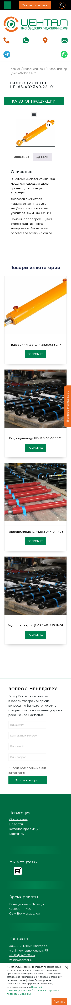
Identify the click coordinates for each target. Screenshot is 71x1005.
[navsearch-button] (62, 5)
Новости (16, 824)
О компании (18, 819)
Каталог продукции (24, 829)
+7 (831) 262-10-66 (22, 955)
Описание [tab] (21, 157)
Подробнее (35, 354)
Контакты (16, 833)
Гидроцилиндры (34, 69)
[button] (34, 114)
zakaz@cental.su (21, 960)
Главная (15, 69)
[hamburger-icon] (7, 5)
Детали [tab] (42, 157)
